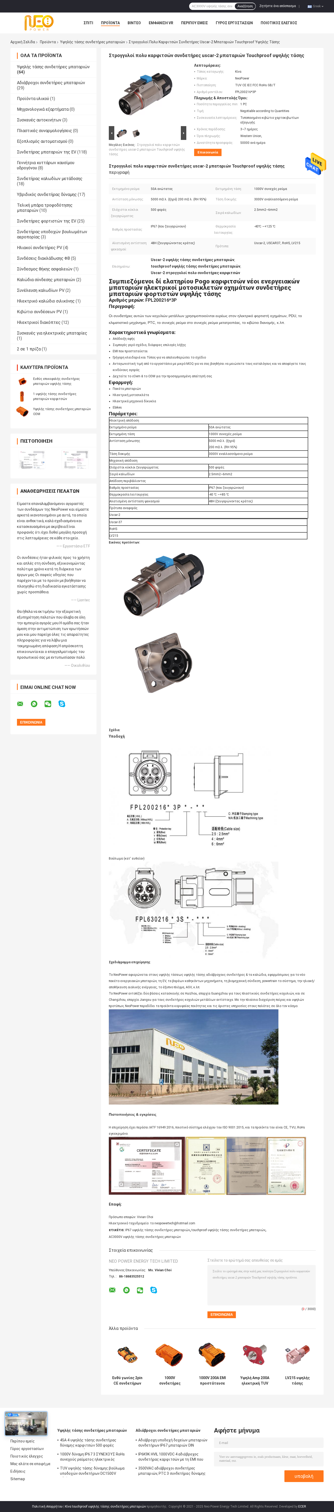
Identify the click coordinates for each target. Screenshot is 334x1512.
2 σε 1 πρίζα (29, 349)
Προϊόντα (110, 23)
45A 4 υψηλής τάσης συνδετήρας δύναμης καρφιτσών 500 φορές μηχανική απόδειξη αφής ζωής (88, 1443)
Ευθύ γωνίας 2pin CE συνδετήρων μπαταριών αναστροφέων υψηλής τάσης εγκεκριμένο (127, 1381)
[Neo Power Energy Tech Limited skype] (65, 704)
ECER (302, 1506)
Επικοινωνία (208, 152)
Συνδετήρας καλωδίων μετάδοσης (49, 178)
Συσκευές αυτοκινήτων (39, 120)
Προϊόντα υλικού (33, 98)
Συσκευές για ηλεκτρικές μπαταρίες (52, 333)
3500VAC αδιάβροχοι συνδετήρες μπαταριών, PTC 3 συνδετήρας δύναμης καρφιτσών (172, 1471)
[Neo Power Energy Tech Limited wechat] (51, 704)
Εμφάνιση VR (161, 23)
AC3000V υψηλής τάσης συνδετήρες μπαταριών (145, 1237)
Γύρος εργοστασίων (234, 23)
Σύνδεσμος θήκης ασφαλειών (45, 269)
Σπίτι (88, 23)
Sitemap (17, 1479)
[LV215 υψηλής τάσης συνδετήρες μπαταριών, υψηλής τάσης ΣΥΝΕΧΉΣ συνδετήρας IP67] (297, 1354)
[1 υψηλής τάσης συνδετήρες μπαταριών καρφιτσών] (22, 396)
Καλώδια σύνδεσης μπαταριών (46, 279)
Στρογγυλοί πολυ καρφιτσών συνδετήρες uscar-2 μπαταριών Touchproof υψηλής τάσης (147, 149)
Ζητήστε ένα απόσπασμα (277, 6)
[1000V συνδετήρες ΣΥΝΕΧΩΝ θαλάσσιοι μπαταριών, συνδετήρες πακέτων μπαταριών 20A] (169, 1354)
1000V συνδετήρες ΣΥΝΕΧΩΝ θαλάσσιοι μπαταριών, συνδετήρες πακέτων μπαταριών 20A (170, 1381)
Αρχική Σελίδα (22, 42)
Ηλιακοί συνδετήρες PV (39, 247)
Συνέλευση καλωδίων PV (40, 290)
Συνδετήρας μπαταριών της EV (46, 152)
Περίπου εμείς (194, 23)
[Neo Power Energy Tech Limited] (39, 23)
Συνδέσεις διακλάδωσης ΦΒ (43, 258)
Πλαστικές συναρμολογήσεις (44, 130)
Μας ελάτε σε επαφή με (30, 1464)
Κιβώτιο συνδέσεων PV (39, 311)
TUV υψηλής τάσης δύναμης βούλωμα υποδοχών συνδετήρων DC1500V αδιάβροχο (92, 1471)
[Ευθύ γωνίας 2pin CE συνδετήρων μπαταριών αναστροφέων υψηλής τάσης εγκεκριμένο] (127, 1354)
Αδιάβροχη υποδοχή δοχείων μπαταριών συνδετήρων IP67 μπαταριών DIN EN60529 (173, 1443)
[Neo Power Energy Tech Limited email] (23, 704)
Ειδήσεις (18, 1471)
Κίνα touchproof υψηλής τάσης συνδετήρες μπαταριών (105, 1506)
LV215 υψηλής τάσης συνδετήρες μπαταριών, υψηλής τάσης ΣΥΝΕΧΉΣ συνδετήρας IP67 (297, 1381)
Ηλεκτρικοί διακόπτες (39, 322)
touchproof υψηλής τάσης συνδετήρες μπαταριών (228, 1230)
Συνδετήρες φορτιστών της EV (46, 221)
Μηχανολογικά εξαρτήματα (43, 109)
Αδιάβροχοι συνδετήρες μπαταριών (51, 82)
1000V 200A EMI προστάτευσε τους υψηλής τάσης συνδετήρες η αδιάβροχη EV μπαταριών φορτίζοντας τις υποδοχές (212, 1381)
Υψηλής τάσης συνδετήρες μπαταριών (92, 42)
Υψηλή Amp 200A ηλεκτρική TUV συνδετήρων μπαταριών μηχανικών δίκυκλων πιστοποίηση (254, 1381)
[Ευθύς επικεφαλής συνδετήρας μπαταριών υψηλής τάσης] (22, 381)
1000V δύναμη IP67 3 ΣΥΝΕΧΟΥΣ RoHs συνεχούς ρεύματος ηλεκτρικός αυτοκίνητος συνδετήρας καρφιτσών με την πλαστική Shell (94, 1457)
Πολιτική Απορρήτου (47, 1506)
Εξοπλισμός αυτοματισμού (42, 141)
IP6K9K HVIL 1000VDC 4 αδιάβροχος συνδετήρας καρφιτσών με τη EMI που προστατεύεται (170, 1457)
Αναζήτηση (245, 6)
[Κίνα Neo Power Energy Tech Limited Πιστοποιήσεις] (31, 459)
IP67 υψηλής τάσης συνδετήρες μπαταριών (157, 1230)
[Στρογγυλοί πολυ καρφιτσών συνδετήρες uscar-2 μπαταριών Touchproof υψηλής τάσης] (145, 94)
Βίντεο (134, 23)
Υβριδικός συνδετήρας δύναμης (47, 194)
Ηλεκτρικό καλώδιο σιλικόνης (46, 301)
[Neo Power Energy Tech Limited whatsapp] (37, 704)
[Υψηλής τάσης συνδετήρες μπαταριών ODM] (22, 411)
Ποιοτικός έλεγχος (279, 23)
